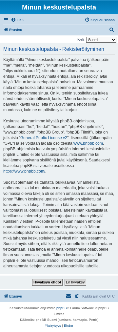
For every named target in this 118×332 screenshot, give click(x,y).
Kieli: (81, 39)
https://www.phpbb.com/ (24, 171)
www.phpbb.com (88, 143)
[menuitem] (17, 20)
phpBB (61, 308)
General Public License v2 (43, 137)
